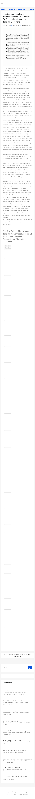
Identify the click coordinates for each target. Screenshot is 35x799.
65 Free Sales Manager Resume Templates (15, 776)
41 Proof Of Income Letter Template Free (14, 750)
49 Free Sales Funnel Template (11, 767)
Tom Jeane (7, 26)
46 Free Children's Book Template (12, 740)
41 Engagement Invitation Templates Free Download (17, 759)
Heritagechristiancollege (17, 10)
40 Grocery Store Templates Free (12, 711)
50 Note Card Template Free (11, 721)
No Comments (26, 26)
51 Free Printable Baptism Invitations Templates (16, 731)
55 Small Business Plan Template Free (13, 700)
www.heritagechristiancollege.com (18, 794)
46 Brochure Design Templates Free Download (16, 691)
